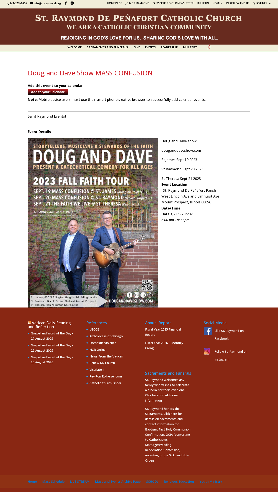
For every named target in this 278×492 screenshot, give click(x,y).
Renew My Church (102, 363)
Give (137, 47)
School (152, 481)
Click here (152, 395)
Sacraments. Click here (161, 414)
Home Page (114, 3)
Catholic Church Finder (105, 383)
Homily (217, 3)
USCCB (94, 329)
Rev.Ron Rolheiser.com (105, 376)
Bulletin (203, 3)
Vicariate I (96, 369)
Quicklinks (260, 3)
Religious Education (179, 481)
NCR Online (97, 349)
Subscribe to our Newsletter (173, 3)
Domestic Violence (102, 343)
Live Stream (79, 481)
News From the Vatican (106, 356)
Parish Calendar (237, 3)
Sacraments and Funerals (107, 47)
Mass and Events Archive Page (118, 481)
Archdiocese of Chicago (106, 336)
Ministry (190, 47)
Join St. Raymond (137, 3)
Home (32, 481)
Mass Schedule (53, 481)
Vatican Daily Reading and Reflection (49, 324)
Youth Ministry (211, 481)
